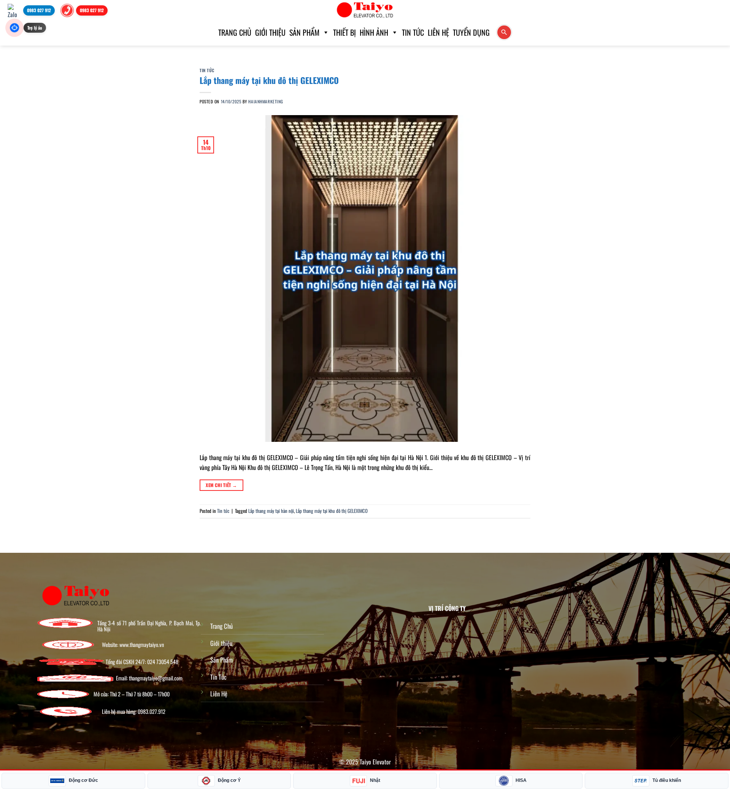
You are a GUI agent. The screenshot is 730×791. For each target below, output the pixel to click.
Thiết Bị (344, 32)
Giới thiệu (270, 32)
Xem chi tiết (221, 485)
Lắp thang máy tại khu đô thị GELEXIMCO (269, 80)
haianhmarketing (265, 101)
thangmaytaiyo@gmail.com (155, 678)
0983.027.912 (151, 712)
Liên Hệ (438, 32)
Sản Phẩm (221, 659)
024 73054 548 (162, 662)
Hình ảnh (374, 32)
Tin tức (207, 70)
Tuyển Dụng (471, 32)
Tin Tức (413, 32)
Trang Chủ (221, 626)
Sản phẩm (304, 32)
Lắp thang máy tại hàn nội (271, 510)
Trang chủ (234, 32)
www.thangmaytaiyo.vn (141, 645)
